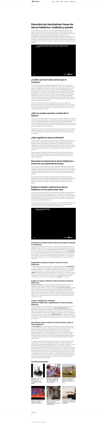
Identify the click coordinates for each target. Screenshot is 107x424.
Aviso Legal (33, 412)
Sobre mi (66, 1)
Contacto (71, 1)
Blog (62, 1)
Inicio (53, 1)
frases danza (47, 257)
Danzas (57, 1)
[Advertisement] (53, 14)
